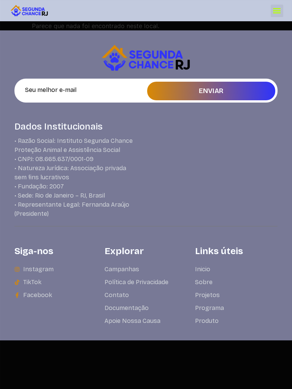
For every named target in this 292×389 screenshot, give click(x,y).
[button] (277, 11)
